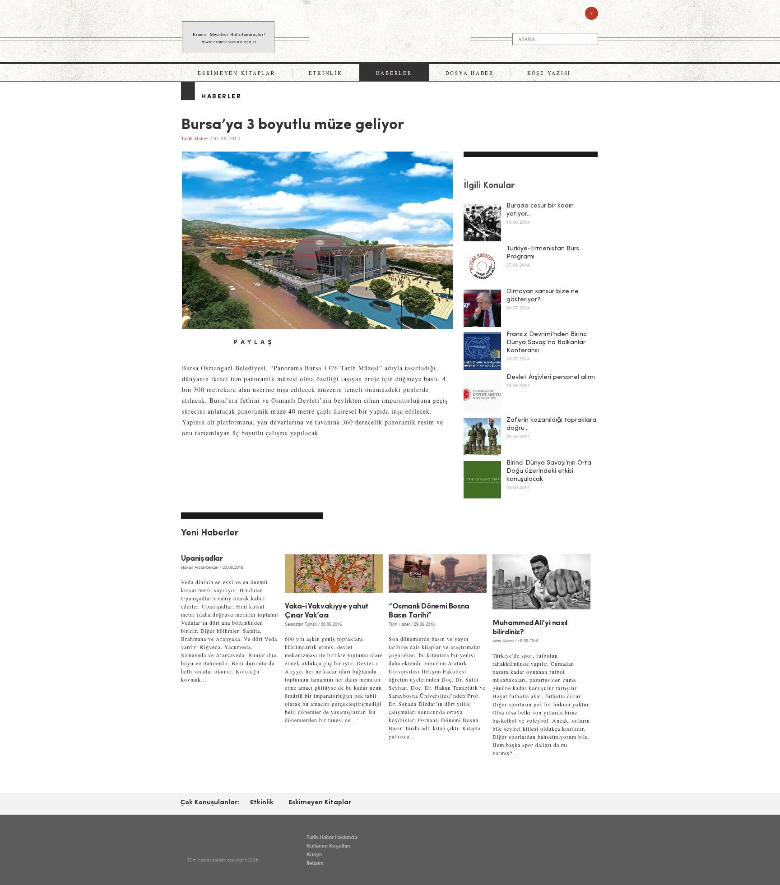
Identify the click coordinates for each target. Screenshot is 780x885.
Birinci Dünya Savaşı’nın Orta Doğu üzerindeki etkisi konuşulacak (548, 471)
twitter (203, 342)
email (219, 342)
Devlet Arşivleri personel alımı (550, 377)
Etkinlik (326, 72)
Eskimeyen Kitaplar (236, 72)
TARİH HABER (391, 37)
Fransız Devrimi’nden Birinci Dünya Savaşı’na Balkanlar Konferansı (547, 342)
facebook (188, 342)
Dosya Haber (470, 72)
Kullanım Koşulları (328, 845)
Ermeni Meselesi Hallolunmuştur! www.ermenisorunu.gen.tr (229, 38)
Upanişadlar (202, 558)
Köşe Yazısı (549, 72)
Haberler (394, 72)
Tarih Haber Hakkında (331, 837)
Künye (314, 854)
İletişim (315, 863)
